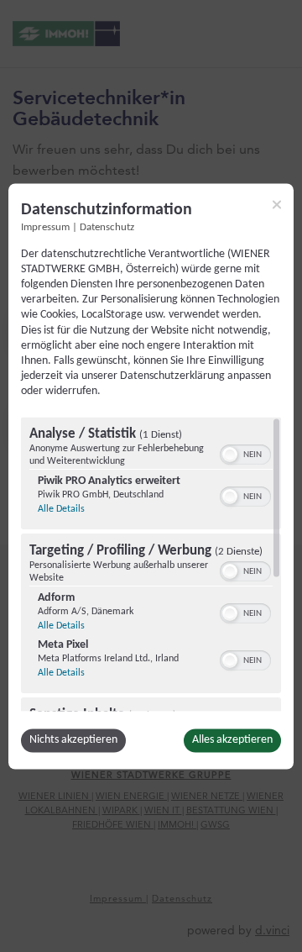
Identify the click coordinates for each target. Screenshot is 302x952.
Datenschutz (107, 228)
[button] (229, 454)
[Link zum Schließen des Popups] (277, 204)
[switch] (245, 453)
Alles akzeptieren (232, 740)
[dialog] (151, 476)
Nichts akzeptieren (73, 740)
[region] (151, 564)
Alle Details (61, 509)
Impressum (45, 228)
